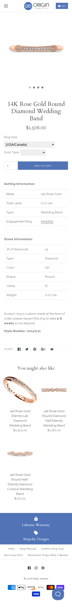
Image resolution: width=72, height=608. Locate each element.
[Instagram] (36, 567)
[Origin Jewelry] (36, 6)
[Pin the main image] (34, 349)
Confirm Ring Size (52, 548)
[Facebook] (29, 567)
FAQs (11, 548)
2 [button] (34, 88)
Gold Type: (11, 152)
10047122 (47, 221)
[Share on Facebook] (19, 349)
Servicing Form (13, 555)
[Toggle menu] (6, 6)
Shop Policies (28, 548)
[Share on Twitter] (26, 349)
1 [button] (30, 88)
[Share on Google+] (43, 349)
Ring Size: (11, 137)
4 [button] (42, 88)
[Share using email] (51, 349)
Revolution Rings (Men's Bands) (48, 555)
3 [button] (38, 88)
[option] (36, 48)
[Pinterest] (42, 567)
